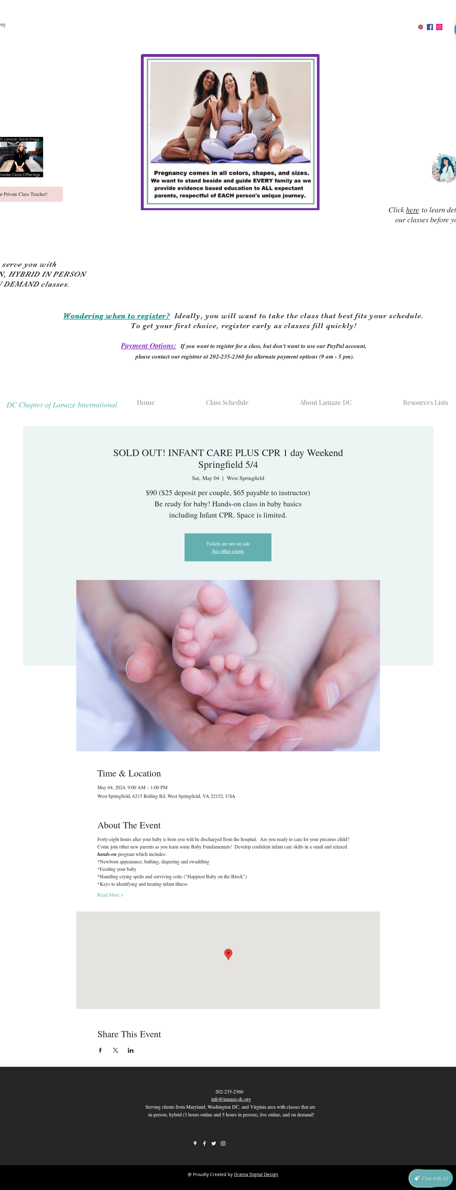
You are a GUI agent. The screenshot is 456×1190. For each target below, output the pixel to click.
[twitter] (214, 1143)
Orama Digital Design (256, 1174)
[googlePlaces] (421, 27)
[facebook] (430, 27)
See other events (228, 551)
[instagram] (439, 27)
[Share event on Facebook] (100, 1050)
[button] (345, 399)
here (412, 209)
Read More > (110, 894)
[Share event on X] (115, 1050)
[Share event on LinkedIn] (131, 1050)
